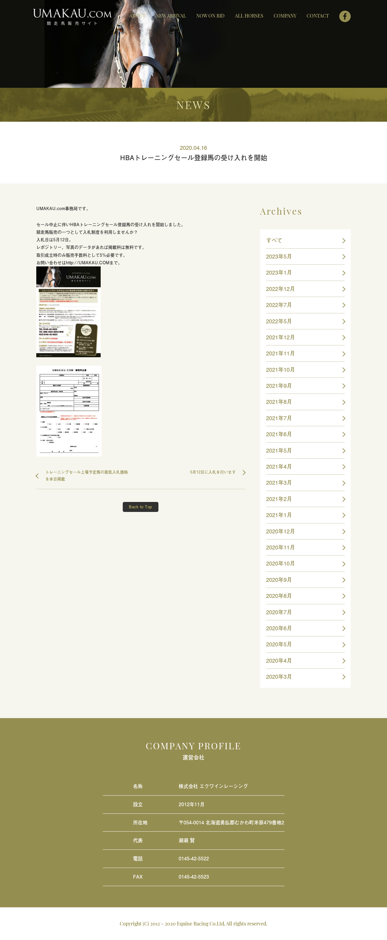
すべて (274, 240)
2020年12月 (280, 531)
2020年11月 (280, 547)
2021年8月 (279, 401)
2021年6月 (279, 434)
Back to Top (140, 507)
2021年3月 (279, 482)
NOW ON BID (210, 15)
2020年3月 (279, 676)
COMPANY (285, 15)
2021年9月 (279, 385)
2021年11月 (280, 353)
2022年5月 (279, 321)
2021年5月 (279, 450)
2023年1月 (279, 272)
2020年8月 (279, 596)
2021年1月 (279, 515)
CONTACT (318, 15)
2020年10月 (280, 563)
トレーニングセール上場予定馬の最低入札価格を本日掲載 (86, 475)
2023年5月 (279, 256)
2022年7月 (279, 305)
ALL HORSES (249, 15)
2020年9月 (279, 580)
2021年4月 (279, 466)
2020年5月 (279, 644)
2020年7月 (279, 612)
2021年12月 (280, 337)
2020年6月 (279, 628)
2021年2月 (279, 499)
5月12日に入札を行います (213, 472)
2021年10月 (280, 369)
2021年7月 (279, 418)
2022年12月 (280, 289)
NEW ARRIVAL (171, 15)
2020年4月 (279, 660)
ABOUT (137, 15)
